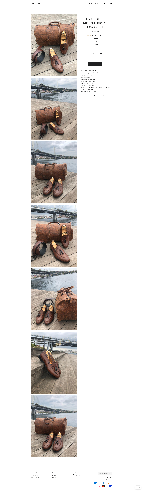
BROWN (95, 44)
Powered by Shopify (107, 479)
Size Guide (54, 477)
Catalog (98, 4)
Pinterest (76, 473)
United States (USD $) (104, 473)
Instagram (77, 475)
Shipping (89, 35)
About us (54, 473)
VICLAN (35, 3)
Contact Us (54, 475)
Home (90, 4)
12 (95, 57)
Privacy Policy (34, 473)
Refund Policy (34, 475)
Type (95, 41)
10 (101, 53)
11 (105, 53)
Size (96, 50)
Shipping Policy (35, 477)
